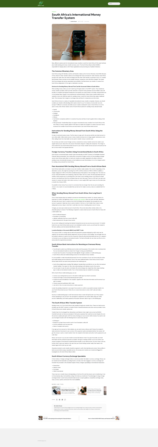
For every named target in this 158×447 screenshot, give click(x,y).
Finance (54, 11)
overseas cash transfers (79, 199)
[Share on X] (57, 400)
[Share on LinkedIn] (62, 400)
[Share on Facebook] (59, 400)
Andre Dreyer (74, 21)
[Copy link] (65, 400)
